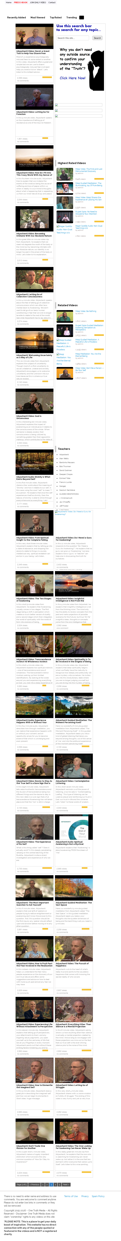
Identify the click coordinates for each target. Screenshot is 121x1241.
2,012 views (22, 260)
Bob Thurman (65, 466)
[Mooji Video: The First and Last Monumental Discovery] (65, 174)
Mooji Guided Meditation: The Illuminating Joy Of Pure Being (88, 184)
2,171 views (22, 503)
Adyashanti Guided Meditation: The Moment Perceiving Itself (74, 721)
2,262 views (62, 1112)
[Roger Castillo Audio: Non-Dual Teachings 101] (65, 229)
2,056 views (62, 686)
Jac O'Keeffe (64, 502)
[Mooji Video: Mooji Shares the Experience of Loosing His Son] (65, 202)
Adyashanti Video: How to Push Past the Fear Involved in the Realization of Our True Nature (34, 965)
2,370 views (62, 1172)
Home (9, 2)
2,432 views (62, 564)
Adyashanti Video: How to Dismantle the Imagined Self (34, 1086)
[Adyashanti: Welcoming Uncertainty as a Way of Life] (34, 340)
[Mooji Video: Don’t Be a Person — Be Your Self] (65, 373)
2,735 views (22, 868)
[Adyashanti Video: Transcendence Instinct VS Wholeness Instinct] (34, 644)
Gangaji (62, 486)
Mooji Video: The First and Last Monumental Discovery (88, 170)
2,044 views (22, 199)
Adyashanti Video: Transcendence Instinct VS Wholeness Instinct (33, 660)
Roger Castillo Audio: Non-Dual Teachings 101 (88, 227)
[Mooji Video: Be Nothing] (65, 316)
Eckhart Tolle (64, 478)
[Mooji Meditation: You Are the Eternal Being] (65, 359)
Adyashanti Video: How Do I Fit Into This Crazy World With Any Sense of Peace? (34, 175)
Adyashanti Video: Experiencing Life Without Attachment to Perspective (34, 1025)
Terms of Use (71, 1196)
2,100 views (62, 747)
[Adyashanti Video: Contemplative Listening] (74, 766)
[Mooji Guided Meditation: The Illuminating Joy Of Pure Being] (65, 188)
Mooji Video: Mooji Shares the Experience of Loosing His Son (88, 198)
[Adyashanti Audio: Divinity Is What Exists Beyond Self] (34, 462)
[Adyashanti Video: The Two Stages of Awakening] (34, 584)
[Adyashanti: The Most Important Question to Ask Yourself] (34, 888)
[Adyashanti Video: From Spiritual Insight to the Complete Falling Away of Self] (34, 523)
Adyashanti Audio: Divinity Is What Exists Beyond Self (33, 478)
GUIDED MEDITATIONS (69, 494)
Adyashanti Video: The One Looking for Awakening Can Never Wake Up (74, 1147)
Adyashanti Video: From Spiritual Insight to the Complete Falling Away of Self (32, 540)
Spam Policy (98, 1196)
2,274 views (22, 321)
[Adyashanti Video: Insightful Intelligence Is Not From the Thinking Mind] (74, 584)
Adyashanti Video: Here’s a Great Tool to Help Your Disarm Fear (32, 52)
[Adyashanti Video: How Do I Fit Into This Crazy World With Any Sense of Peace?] (34, 158)
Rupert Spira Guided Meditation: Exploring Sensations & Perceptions (89, 327)
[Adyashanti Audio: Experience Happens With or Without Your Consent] (34, 705)
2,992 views (22, 1051)
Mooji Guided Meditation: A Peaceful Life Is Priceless (87, 340)
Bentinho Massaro (67, 462)
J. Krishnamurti (65, 498)
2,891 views (22, 929)
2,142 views (22, 382)
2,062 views (22, 686)
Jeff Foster (63, 506)
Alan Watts (64, 458)
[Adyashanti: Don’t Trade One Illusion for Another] (34, 1131)
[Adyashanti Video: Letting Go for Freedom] (34, 97)
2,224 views (22, 1172)
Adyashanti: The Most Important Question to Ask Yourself (32, 904)
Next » (66, 1184)
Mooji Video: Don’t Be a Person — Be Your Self (89, 369)
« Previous (34, 1184)
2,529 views (22, 990)
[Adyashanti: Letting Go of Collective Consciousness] (34, 279)
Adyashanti (64, 454)
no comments (23, 80)
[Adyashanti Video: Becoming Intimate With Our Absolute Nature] (34, 219)
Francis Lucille (65, 482)
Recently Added (16, 17)
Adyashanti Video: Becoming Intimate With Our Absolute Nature (34, 235)
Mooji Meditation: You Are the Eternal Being (88, 355)
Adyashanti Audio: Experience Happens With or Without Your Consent (31, 722)
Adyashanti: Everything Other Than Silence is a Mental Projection (73, 1025)
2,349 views (22, 564)
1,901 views (22, 138)
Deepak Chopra (65, 474)
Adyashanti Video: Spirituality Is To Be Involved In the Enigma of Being (73, 660)
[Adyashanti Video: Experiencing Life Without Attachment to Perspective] (34, 1009)
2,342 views (22, 442)
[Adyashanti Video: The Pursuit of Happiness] (74, 948)
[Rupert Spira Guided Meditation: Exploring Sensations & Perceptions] (65, 330)
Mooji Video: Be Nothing (85, 311)
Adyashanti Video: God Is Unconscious (28, 417)
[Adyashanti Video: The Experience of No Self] (34, 827)
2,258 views (62, 929)
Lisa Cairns (64, 510)
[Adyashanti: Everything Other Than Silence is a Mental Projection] (74, 1009)
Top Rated (56, 17)
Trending (71, 17)
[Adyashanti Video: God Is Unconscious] (34, 401)
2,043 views (62, 807)
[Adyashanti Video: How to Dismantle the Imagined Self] (34, 1070)
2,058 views (22, 747)
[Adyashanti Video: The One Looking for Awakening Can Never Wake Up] (74, 1131)
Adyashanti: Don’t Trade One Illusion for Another (30, 1147)
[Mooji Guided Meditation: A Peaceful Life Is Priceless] (65, 344)
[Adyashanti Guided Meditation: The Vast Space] (74, 888)
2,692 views (62, 1051)
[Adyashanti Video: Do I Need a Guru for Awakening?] (74, 513)
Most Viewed (38, 17)
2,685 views (62, 868)
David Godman (65, 470)
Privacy (85, 1196)
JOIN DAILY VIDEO (38, 2)
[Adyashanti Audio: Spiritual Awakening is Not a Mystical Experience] (74, 827)
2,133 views (22, 807)
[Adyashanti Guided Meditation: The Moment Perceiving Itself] (74, 705)
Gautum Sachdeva (67, 490)
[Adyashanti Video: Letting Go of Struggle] (74, 1070)
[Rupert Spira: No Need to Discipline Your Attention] (65, 216)
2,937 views (62, 990)
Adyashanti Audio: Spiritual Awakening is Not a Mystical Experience (70, 844)
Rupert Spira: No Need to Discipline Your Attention (86, 212)
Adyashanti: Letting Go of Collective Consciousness (29, 295)
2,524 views (22, 625)
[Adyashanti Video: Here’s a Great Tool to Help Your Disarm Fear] (34, 36)
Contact (51, 2)
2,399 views (22, 77)
